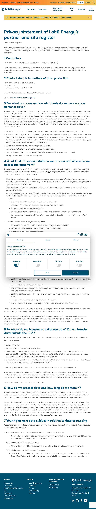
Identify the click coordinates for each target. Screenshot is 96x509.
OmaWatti (80, 2)
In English (91, 9)
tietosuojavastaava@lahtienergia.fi (21, 98)
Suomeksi (87, 2)
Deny (48, 273)
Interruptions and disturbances (67, 2)
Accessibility (53, 487)
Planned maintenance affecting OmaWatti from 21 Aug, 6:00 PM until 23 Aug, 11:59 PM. (41, 17)
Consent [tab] (20, 240)
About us (36, 2)
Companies (13, 2)
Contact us (53, 2)
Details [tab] (48, 240)
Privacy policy (54, 485)
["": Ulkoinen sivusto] (80, 234)
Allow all (75, 273)
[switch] (37, 265)
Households (5, 2)
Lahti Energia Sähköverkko (25, 2)
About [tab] (76, 240)
